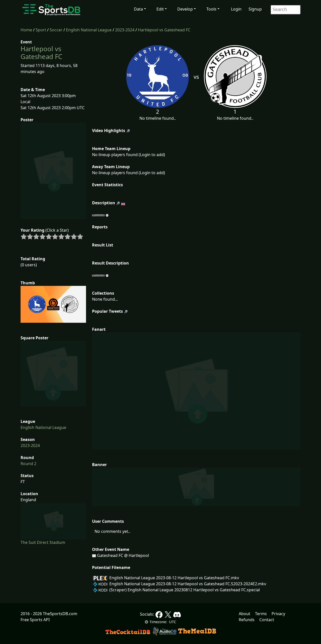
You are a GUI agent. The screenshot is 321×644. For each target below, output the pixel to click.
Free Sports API (35, 619)
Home (26, 30)
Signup (255, 9)
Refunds (247, 619)
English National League (89, 30)
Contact (266, 619)
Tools (211, 9)
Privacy (278, 613)
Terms (261, 613)
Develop (185, 9)
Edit (160, 9)
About (244, 613)
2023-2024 (124, 30)
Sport (41, 30)
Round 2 (28, 463)
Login (236, 9)
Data (138, 9)
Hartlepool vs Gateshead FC (164, 30)
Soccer (56, 30)
